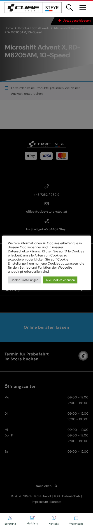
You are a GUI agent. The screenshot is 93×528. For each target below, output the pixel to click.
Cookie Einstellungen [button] (24, 280)
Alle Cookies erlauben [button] (60, 280)
